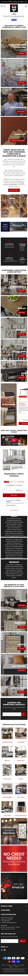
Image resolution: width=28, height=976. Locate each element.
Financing (14, 965)
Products (8, 965)
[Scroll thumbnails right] (24, 468)
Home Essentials (22, 413)
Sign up (22, 941)
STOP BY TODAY (14, 190)
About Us (11, 966)
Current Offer (21, 965)
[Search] (23, 714)
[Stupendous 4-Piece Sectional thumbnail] (6, 467)
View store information (10, 505)
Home (3, 965)
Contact (17, 966)
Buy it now (14, 495)
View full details (14, 510)
